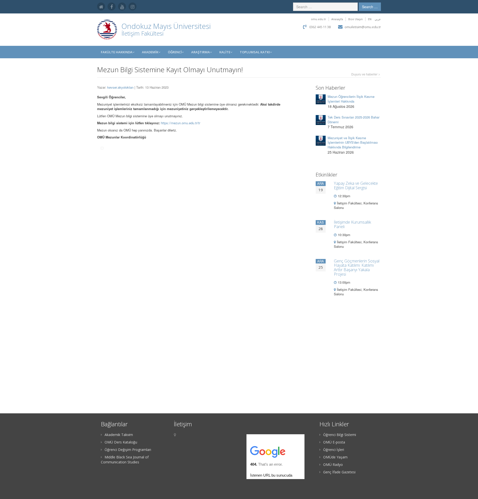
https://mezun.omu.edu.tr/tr (180, 123)
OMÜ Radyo (333, 464)
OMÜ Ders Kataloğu (121, 442)
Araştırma (200, 52)
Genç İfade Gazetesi (339, 472)
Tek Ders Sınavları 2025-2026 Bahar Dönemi (353, 119)
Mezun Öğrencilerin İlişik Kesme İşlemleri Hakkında (351, 99)
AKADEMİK (150, 52)
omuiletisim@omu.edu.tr (363, 27)
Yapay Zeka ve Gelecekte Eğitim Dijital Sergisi (356, 185)
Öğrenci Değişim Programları (128, 449)
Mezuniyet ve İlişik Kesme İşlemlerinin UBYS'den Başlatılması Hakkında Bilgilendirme (353, 142)
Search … (370, 6)
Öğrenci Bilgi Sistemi (339, 434)
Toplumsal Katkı (255, 52)
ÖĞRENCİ (175, 52)
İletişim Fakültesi (142, 33)
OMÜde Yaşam (335, 457)
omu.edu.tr (318, 19)
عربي (378, 19)
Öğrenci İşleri (333, 449)
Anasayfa (337, 19)
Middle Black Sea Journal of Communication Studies (125, 459)
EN (369, 19)
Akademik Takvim (119, 434)
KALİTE (224, 52)
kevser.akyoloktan (120, 87)
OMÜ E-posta (334, 442)
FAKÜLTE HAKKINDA (116, 52)
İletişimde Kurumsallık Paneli (352, 224)
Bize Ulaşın (355, 19)
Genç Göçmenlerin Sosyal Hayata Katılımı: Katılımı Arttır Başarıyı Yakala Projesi (356, 267)
